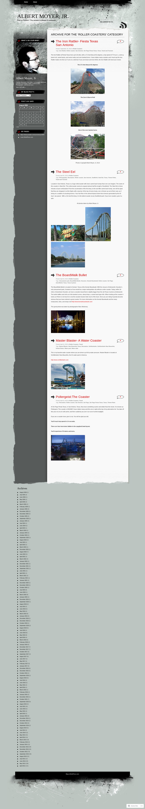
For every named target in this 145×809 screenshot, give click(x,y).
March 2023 (23, 547)
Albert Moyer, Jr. (43, 16)
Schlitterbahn (93, 346)
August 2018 (23, 628)
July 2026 (22, 494)
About (35, 2)
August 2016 (23, 678)
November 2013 (24, 749)
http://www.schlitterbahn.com (59, 360)
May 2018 (22, 635)
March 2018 (23, 639)
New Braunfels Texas (74, 346)
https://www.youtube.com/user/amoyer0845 (32, 134)
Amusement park (64, 281)
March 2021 (23, 575)
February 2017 (24, 663)
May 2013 (22, 763)
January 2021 (23, 580)
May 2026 (22, 499)
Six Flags (86, 402)
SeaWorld (95, 177)
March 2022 (23, 559)
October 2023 (23, 535)
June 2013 (22, 761)
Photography (63, 177)
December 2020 (24, 582)
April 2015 (22, 713)
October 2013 (23, 751)
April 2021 (22, 573)
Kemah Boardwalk (92, 281)
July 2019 (22, 606)
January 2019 (23, 616)
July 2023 (22, 542)
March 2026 (23, 504)
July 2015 (22, 706)
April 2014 (22, 737)
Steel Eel (100, 177)
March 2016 (23, 689)
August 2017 (23, 656)
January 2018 (23, 644)
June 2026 (22, 497)
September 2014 (24, 725)
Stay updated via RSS (106, 22)
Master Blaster (63, 346)
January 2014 (23, 744)
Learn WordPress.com (27, 137)
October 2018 (23, 623)
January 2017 (23, 666)
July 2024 (22, 523)
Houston (83, 281)
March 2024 (23, 530)
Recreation (71, 177)
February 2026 (24, 506)
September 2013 (24, 754)
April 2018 (22, 637)
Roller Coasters (77, 48)
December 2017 (24, 647)
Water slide (75, 348)
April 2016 (22, 687)
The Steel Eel (65, 172)
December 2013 (24, 747)
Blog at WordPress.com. (72, 774)
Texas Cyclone (71, 282)
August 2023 (23, 540)
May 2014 (22, 735)
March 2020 (23, 594)
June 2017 (22, 658)
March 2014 (23, 739)
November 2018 (24, 620)
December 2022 (24, 549)
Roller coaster (71, 50)
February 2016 (24, 692)
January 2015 (23, 716)
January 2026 (23, 509)
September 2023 (24, 537)
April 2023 (22, 544)
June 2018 (22, 632)
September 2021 (24, 568)
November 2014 (24, 720)
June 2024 (22, 525)
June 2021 (22, 570)
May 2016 (22, 685)
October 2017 (23, 651)
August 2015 (23, 704)
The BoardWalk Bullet (71, 275)
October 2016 (23, 673)
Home (26, 2)
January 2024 (23, 532)
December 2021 (24, 563)
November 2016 (24, 670)
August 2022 (23, 551)
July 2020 (22, 590)
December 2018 (24, 618)
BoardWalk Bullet (75, 281)
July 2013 (22, 758)
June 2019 (22, 609)
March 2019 (23, 613)
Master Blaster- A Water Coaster (79, 340)
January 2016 (23, 694)
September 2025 (24, 518)
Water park (68, 348)
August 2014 (23, 727)
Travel (81, 344)
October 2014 (23, 723)
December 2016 (24, 668)
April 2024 (22, 528)
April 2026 (22, 502)
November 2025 (24, 513)
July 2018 (22, 630)
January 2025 (23, 521)
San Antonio (79, 50)
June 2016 (22, 682)
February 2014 (24, 742)
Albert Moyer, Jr (26, 78)
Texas (99, 50)
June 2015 (22, 708)
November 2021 (24, 566)
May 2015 (22, 711)
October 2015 (23, 699)
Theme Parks (112, 177)
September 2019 (24, 601)
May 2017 (22, 661)
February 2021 (24, 578)
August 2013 (23, 756)
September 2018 (24, 625)
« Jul (17, 127)
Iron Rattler (62, 50)
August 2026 (23, 492)
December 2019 (24, 599)
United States (60, 348)
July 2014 (22, 730)
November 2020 (24, 585)
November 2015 (24, 697)
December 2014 (24, 718)
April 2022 (22, 556)
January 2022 (23, 561)
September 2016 (24, 675)
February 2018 (24, 642)
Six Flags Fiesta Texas (90, 50)
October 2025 (23, 516)
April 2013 (22, 766)
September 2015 (24, 701)
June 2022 (22, 554)
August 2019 (23, 604)
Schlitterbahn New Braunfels (106, 346)
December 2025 (24, 511)
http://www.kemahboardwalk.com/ (82, 302)
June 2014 (22, 732)
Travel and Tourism (107, 50)
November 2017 (24, 649)
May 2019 (22, 611)
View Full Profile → (21, 87)
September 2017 (24, 654)
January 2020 (23, 597)
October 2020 (23, 587)
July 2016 (22, 680)
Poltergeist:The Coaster (73, 397)
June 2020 (22, 592)
